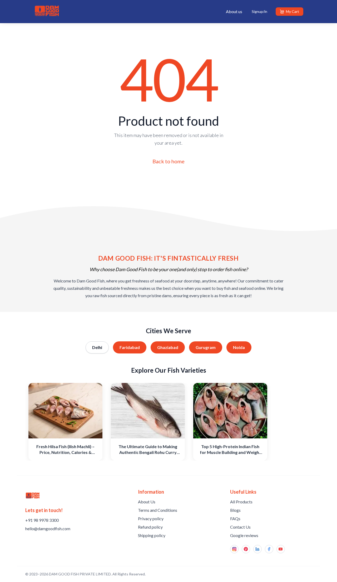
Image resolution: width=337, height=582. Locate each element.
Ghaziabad (167, 347)
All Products (241, 501)
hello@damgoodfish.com (47, 528)
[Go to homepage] (32, 495)
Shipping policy (151, 535)
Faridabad (130, 347)
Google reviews (244, 535)
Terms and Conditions (157, 510)
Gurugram (206, 347)
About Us (146, 501)
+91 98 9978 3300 (42, 520)
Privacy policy (150, 518)
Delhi (97, 347)
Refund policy (150, 526)
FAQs (235, 518)
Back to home (168, 161)
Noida (239, 347)
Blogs (235, 510)
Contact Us (240, 526)
